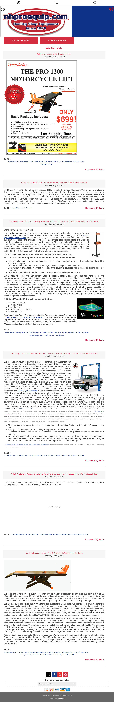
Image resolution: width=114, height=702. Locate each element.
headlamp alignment (36, 332)
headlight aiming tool (60, 332)
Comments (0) (91, 169)
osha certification (49, 455)
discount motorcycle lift (26, 162)
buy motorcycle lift (13, 162)
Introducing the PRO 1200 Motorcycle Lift (54, 553)
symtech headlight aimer (56, 335)
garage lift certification (35, 455)
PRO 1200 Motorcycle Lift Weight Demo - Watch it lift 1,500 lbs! (54, 474)
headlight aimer (48, 332)
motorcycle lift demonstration (62, 534)
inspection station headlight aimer (78, 332)
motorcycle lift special (39, 655)
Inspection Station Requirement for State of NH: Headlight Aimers (54, 222)
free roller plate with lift (37, 652)
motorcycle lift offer (66, 652)
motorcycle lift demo (46, 534)
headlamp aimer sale (22, 332)
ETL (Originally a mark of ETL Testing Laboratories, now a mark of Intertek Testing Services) (27, 444)
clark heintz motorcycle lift (19, 534)
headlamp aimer (9, 332)
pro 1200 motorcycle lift (54, 655)
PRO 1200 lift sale (78, 162)
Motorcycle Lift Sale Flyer (54, 54)
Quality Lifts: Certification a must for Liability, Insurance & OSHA (54, 354)
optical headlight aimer (37, 335)
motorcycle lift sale (53, 162)
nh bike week (28, 208)
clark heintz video (33, 534)
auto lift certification (10, 455)
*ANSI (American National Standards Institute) (29, 408)
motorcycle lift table (66, 162)
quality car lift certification (62, 455)
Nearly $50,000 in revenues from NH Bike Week (54, 183)
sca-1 (46, 335)
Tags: (7, 159)
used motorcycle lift (68, 655)
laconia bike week (17, 208)
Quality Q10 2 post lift (27, 391)
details (101, 169)
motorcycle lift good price (52, 652)
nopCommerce (60, 698)
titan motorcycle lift (46, 164)
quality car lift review (77, 455)
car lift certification (22, 455)
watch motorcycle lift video (80, 534)
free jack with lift (24, 652)
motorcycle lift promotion (81, 652)
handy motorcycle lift (41, 162)
